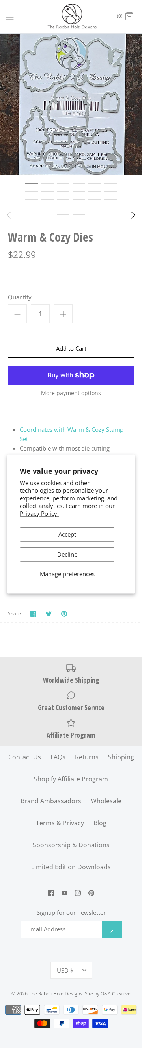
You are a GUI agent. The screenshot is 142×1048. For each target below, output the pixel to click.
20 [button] (47, 206)
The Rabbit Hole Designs (55, 993)
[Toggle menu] (10, 16)
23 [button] (95, 206)
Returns (87, 757)
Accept (67, 535)
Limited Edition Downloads (71, 867)
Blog (99, 823)
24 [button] (110, 206)
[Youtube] (64, 893)
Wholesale (106, 801)
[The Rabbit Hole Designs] (71, 16)
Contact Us (24, 757)
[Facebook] (51, 893)
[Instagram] (78, 893)
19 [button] (31, 206)
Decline (67, 555)
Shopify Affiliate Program (71, 779)
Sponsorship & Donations (71, 845)
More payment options (71, 393)
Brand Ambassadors (51, 801)
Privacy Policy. (39, 513)
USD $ (65, 970)
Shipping (121, 757)
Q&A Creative (116, 993)
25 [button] (63, 214)
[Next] (133, 215)
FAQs (57, 757)
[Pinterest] (91, 893)
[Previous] (8, 215)
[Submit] (112, 929)
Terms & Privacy (60, 823)
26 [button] (79, 214)
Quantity (20, 297)
